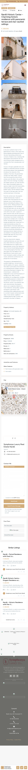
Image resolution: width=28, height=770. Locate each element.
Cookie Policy (17, 740)
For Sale (4, 8)
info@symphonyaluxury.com (13, 454)
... (22, 563)
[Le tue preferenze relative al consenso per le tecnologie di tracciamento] (1, 577)
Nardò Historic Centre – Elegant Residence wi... (11, 579)
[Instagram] (14, 676)
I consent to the (13, 497)
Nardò (20, 31)
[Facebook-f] (17, 676)
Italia (13, 318)
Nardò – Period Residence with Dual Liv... (12, 555)
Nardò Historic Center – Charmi (16, 389)
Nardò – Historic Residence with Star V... (13, 603)
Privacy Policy (9, 740)
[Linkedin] (10, 676)
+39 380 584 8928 (11, 451)
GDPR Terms (16, 497)
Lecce (17, 31)
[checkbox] (4, 497)
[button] (25, 5)
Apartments (11, 8)
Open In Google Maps (9, 327)
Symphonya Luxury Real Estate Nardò (14, 445)
